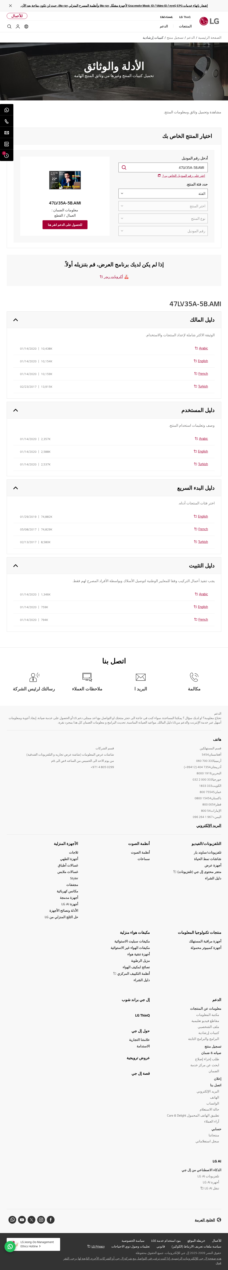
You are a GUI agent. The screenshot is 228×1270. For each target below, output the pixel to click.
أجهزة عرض (213, 865)
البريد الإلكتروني (208, 825)
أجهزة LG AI (69, 904)
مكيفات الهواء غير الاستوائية (130, 948)
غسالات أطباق (68, 865)
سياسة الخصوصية (133, 1241)
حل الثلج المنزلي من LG (61, 917)
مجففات (72, 885)
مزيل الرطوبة (140, 960)
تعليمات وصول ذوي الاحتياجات (130, 1246)
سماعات (144, 859)
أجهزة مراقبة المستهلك (205, 941)
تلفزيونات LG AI (208, 1176)
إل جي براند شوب (136, 999)
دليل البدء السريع (196, 487)
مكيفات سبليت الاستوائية (132, 941)
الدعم (216, 999)
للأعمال (17, 16)
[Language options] (26, 26)
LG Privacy (98, 1246)
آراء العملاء (211, 1121)
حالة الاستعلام (209, 1109)
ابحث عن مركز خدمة (204, 1065)
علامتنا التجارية (139, 1040)
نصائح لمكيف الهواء (136, 967)
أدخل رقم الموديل (195, 158)
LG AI (217, 1161)
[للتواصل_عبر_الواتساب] (10, 1246)
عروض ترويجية (138, 1058)
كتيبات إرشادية (208, 1033)
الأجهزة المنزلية (66, 843)
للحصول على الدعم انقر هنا (65, 225)
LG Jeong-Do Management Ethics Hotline (37, 1244)
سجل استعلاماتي (207, 1141)
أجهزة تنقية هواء (138, 954)
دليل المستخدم (198, 410)
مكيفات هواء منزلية (135, 932)
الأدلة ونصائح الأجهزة (63, 910)
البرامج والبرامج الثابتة (203, 1039)
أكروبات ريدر (113, 276)
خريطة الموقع (196, 1241)
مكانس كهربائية (67, 891)
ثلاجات (73, 852)
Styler (74, 878)
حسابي (216, 1129)
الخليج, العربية (205, 1220)
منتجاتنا (214, 1135)
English (203, 361)
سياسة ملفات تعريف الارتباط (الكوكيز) (196, 1246)
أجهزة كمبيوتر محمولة (206, 948)
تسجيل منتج (213, 1046)
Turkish (203, 386)
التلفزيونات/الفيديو (206, 843)
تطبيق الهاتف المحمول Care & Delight (193, 1115)
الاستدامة (143, 1046)
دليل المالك (202, 319)
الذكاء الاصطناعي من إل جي (201, 1170)
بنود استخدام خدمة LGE (166, 1241)
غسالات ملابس (67, 872)
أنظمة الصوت (139, 843)
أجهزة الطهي (69, 859)
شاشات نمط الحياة (207, 859)
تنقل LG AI (212, 1188)
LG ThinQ (142, 1015)
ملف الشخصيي (208, 1027)
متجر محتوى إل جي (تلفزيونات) (199, 872)
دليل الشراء (213, 878)
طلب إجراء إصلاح (207, 1059)
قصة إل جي (141, 1073)
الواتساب (212, 1103)
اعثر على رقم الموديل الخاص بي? (183, 176)
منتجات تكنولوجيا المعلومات (199, 932)
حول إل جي (141, 1031)
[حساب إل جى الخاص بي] (17, 26)
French (203, 373)
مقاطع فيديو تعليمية (205, 1021)
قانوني (161, 1246)
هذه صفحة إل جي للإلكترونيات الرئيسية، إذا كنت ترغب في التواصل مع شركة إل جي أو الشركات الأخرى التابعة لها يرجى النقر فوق (142, 1260)
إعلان (217, 1078)
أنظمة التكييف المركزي (133, 973)
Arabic (203, 348)
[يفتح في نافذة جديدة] (51, 1220)
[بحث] (9, 26)
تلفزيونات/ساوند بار (207, 852)
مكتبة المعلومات (207, 1015)
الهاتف (214, 1097)
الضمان (214, 1071)
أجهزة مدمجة (69, 897)
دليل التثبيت (202, 565)
